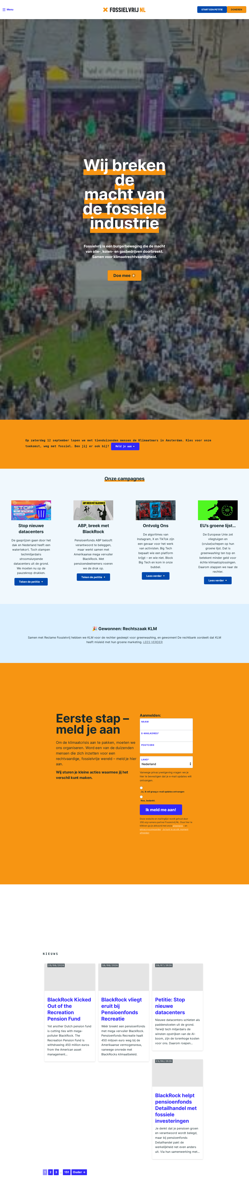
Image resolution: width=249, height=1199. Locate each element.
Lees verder (154, 575)
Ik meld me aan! (161, 810)
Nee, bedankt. (148, 801)
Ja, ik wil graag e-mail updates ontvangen (162, 792)
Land (145, 760)
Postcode (147, 745)
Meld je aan (124, 446)
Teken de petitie (29, 581)
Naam (145, 722)
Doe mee (122, 275)
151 (66, 1173)
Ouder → (79, 1173)
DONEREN (236, 9)
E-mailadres (150, 734)
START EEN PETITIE (212, 9)
